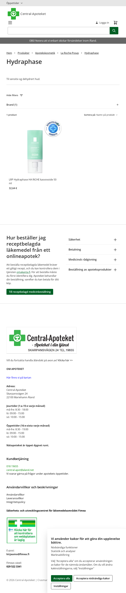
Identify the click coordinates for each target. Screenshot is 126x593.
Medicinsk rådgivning (83, 259)
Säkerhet (74, 239)
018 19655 (12, 466)
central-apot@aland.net (20, 470)
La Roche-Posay (70, 53)
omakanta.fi (23, 272)
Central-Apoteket (33, 14)
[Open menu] (10, 22)
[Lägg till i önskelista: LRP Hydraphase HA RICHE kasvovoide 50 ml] (57, 124)
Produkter (24, 53)
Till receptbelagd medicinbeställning (30, 291)
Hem (9, 53)
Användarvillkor (15, 494)
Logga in (104, 22)
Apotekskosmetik (45, 53)
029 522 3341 (14, 566)
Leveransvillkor (15, 498)
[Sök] (114, 30)
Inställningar (61, 586)
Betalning (75, 249)
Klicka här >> (65, 360)
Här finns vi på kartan (18, 377)
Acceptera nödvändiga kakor (93, 578)
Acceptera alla (61, 578)
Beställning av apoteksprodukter (90, 269)
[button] (63, 95)
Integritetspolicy (15, 502)
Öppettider (12, 3)
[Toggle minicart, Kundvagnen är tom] (115, 22)
